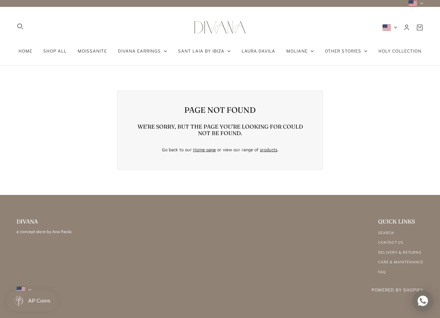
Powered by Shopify (398, 290)
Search (386, 233)
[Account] (406, 27)
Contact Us (390, 242)
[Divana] (220, 27)
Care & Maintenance (401, 262)
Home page (204, 149)
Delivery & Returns (399, 252)
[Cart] (420, 27)
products (268, 149)
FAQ (382, 272)
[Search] (20, 26)
